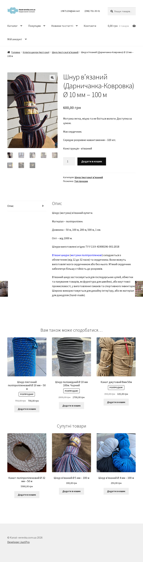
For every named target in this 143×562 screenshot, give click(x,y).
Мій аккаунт (14, 39)
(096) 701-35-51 (92, 11)
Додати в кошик (91, 161)
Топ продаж (81, 181)
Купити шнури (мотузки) (36, 52)
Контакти (90, 25)
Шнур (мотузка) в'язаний (65, 52)
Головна (15, 52)
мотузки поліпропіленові (86, 255)
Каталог (12, 25)
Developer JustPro (18, 542)
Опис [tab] (10, 206)
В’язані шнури (60, 255)
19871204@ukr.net (70, 11)
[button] (52, 77)
